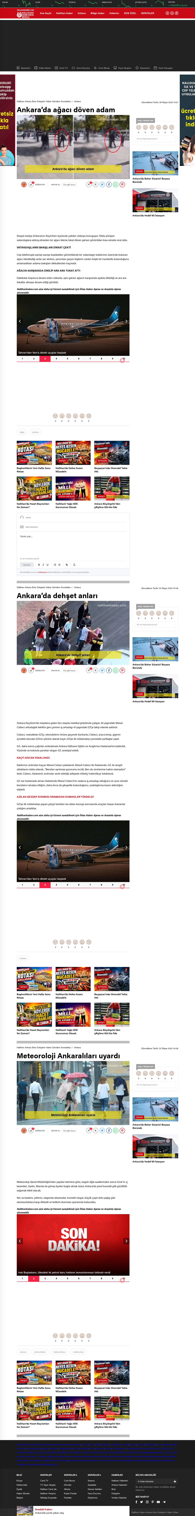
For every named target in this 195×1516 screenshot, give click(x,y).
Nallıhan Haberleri (120, 1480)
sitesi (71, 1444)
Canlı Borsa (104, 67)
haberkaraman (81, 1460)
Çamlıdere (115, 1444)
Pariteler (68, 1497)
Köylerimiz (92, 1497)
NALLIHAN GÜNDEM (110, 1452)
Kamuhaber (34, 1460)
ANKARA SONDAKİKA (70, 1452)
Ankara (82, 13)
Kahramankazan (34, 1448)
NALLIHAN (143, 1448)
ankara (35, 431)
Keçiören (54, 1448)
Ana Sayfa (45, 13)
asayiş (64, 1460)
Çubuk (133, 1444)
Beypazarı (105, 1444)
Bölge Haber (98, 13)
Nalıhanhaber (162, 1456)
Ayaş (92, 1444)
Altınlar (67, 1489)
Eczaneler (145, 67)
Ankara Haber (171, 1452)
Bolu (34, 1444)
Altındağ (85, 1444)
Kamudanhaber (48, 1460)
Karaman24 (109, 1456)
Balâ (98, 1444)
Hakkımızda (21, 1484)
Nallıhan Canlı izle (48, 1489)
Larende (100, 1456)
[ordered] (55, 565)
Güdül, (174, 1444)
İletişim (19, 1497)
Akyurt (77, 1444)
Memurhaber (23, 1460)
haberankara (59, 1351)
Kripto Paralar (70, 1493)
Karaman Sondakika (86, 1456)
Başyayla (147, 1460)
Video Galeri (45, 67)
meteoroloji (78, 1351)
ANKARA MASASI (90, 1452)
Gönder (27, 564)
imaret (58, 1460)
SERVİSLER (147, 13)
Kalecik (45, 1448)
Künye (19, 1480)
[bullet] (59, 565)
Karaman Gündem (46, 1456)
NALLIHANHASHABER (131, 1452)
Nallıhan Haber (64, 13)
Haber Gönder (23, 1493)
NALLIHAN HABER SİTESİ (161, 1448)
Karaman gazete (49, 1464)
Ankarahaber (62, 1444)
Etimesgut (151, 1444)
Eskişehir (41, 1444)
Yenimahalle (132, 1448)
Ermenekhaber (104, 1460)
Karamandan (61, 1456)
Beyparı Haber (141, 1456)
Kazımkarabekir (126, 1460)
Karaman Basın (159, 1460)
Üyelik (19, 1489)
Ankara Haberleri (119, 1484)
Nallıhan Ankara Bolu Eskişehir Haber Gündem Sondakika (44, 101)
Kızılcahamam (65, 1448)
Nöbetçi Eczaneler (48, 1497)
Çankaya (125, 1444)
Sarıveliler (138, 1460)
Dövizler (67, 1484)
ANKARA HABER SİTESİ (28, 1452)
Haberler (114, 13)
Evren (159, 1444)
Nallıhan (20, 1444)
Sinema (91, 1480)
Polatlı (92, 1448)
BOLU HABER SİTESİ (50, 1452)
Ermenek (93, 1460)
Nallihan (146, 1452)
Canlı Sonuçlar (165, 67)
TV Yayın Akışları (48, 1484)
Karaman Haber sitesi (27, 1456)
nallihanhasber (157, 1452)
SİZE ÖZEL (130, 13)
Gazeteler (25, 67)
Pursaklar (100, 1448)
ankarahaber (40, 1351)
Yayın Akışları (124, 67)
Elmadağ (141, 1444)
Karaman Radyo (34, 1464)
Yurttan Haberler (119, 1497)
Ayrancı (115, 1460)
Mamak (76, 1448)
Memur (172, 1456)
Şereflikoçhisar (119, 1448)
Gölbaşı (166, 1444)
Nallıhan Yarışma (48, 1493)
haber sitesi (50, 1444)
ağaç (22, 431)
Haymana (21, 1448)
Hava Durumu (83, 68)
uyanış (71, 1460)
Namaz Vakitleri (95, 1489)
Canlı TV (63, 67)
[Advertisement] (97, 41)
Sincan (108, 1448)
